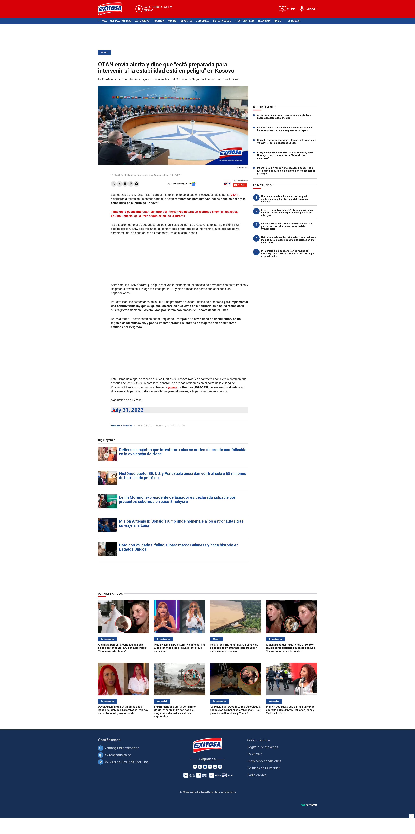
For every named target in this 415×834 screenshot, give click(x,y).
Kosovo (159, 425)
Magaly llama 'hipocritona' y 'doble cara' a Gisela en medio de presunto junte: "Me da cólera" (179, 648)
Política (159, 21)
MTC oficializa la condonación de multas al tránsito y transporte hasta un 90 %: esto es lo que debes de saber (287, 253)
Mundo (172, 21)
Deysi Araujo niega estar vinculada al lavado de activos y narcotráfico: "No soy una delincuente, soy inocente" (123, 710)
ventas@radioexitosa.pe (122, 748)
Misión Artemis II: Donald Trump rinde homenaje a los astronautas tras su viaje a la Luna (181, 523)
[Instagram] (210, 767)
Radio (277, 21)
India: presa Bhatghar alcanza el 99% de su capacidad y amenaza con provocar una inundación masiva (234, 648)
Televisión (264, 21)
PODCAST (311, 8)
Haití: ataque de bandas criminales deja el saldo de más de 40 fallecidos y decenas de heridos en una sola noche (288, 240)
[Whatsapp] (114, 184)
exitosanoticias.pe (118, 755)
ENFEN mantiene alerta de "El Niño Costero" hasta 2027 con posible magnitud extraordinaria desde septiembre (175, 711)
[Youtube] (205, 767)
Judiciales (202, 21)
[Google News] (215, 767)
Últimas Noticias (120, 21)
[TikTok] (220, 767)
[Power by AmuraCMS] (309, 804)
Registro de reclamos (262, 747)
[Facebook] (125, 184)
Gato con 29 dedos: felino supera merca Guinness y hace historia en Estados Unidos (178, 547)
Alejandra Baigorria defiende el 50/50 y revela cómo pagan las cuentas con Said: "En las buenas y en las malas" (291, 648)
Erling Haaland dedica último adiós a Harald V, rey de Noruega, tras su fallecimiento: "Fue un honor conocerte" (285, 155)
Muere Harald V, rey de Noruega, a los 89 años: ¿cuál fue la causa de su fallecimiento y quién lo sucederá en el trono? (286, 171)
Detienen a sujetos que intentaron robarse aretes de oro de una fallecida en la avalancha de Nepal (182, 451)
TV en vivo (254, 754)
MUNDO (171, 425)
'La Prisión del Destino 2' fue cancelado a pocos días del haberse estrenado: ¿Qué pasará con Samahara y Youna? (235, 710)
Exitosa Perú (246, 21)
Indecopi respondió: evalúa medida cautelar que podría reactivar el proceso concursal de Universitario (287, 226)
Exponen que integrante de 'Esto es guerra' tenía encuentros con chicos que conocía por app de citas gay (287, 213)
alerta (139, 425)
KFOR (148, 425)
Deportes (186, 21)
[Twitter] (119, 184)
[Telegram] (136, 184)
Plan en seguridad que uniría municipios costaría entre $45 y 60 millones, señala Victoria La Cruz (290, 710)
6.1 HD (291, 8)
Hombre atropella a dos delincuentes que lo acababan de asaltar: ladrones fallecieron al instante (284, 199)
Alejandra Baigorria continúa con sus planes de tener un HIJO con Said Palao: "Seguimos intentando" (122, 648)
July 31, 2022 (127, 410)
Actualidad (142, 21)
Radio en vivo (257, 775)
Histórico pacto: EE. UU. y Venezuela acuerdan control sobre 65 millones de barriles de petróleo (182, 475)
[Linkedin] (131, 184)
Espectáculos (222, 21)
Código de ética (258, 740)
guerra (172, 387)
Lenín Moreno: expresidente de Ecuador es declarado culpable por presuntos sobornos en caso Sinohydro (177, 499)
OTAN (234, 194)
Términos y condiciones (264, 761)
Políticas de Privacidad (263, 768)
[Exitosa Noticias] (112, 8)
